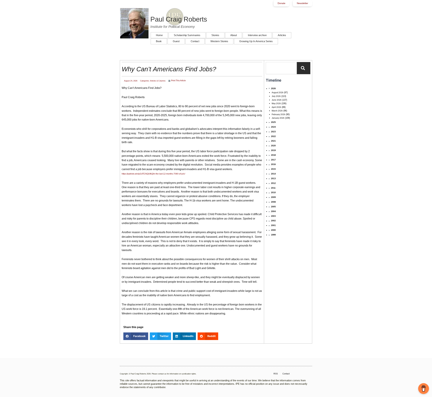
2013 (273, 178)
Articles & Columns (158, 81)
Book (159, 41)
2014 (273, 174)
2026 (273, 88)
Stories (215, 35)
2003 (273, 216)
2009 (273, 197)
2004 (273, 211)
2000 (273, 230)
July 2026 (276, 96)
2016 (273, 164)
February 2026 (278, 114)
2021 (273, 141)
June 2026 (276, 100)
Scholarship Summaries (187, 35)
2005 (273, 206)
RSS (276, 374)
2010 (273, 192)
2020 (273, 145)
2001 (273, 225)
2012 (273, 183)
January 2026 (278, 118)
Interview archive (257, 35)
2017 (273, 160)
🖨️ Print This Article (177, 80)
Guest (176, 41)
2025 (273, 122)
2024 (273, 127)
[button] (135, 336)
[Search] (303, 68)
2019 (273, 150)
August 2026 (277, 92)
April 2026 (276, 107)
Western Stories (219, 41)
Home (159, 35)
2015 (273, 169)
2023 (273, 131)
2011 (273, 188)
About (233, 35)
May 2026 (276, 103)
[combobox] (281, 68)
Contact (195, 41)
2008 (273, 202)
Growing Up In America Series (256, 41)
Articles (282, 35)
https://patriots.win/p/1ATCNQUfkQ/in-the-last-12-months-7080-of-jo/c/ (153, 174)
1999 (273, 235)
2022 (273, 136)
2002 (273, 220)
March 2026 (277, 111)
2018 (273, 155)
